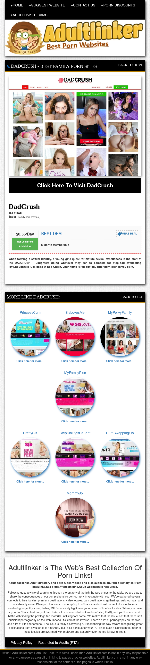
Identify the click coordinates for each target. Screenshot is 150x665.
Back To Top (132, 297)
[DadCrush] (75, 126)
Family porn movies (28, 216)
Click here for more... (30, 361)
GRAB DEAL (129, 233)
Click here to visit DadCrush (75, 185)
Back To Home (130, 65)
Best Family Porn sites (68, 66)
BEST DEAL (52, 233)
